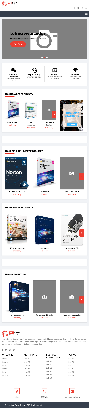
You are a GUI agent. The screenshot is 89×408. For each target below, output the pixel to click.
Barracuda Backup (49, 123)
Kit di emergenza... (30, 123)
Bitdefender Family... (72, 192)
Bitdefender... (12, 122)
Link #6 (5, 375)
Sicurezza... (44, 248)
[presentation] (54, 114)
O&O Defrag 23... (72, 248)
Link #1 (4, 359)
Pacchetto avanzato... (72, 315)
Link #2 (5, 362)
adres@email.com (72, 397)
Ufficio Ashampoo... (17, 248)
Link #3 (5, 365)
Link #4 (5, 369)
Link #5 (5, 372)
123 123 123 (44, 397)
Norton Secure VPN (17, 192)
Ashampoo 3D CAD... (44, 315)
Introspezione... (17, 315)
